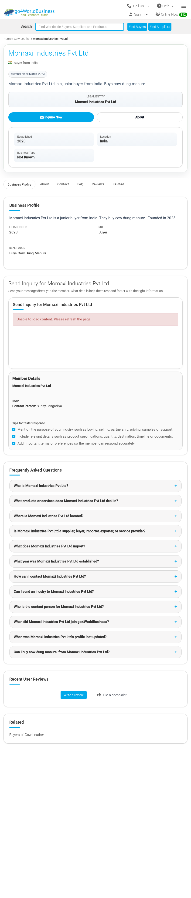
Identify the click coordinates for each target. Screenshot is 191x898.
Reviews (98, 184)
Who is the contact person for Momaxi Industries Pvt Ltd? (59, 607)
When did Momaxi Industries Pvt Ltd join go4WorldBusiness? (61, 622)
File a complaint (114, 695)
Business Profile (19, 184)
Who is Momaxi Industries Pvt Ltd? (41, 486)
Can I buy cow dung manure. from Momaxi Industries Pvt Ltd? (61, 652)
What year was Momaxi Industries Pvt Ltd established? (56, 561)
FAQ (80, 184)
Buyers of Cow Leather (26, 735)
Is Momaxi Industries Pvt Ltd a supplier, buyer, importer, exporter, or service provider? (79, 531)
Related (118, 184)
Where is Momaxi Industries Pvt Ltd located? (48, 516)
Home (7, 38)
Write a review (74, 695)
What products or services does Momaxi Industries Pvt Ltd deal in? (66, 501)
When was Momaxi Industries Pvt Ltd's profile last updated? (60, 637)
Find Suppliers (160, 27)
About (139, 117)
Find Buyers (137, 27)
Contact (63, 184)
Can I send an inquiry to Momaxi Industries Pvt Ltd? (54, 591)
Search (26, 26)
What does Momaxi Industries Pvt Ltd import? (49, 546)
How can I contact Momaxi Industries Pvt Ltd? (50, 576)
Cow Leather (22, 38)
